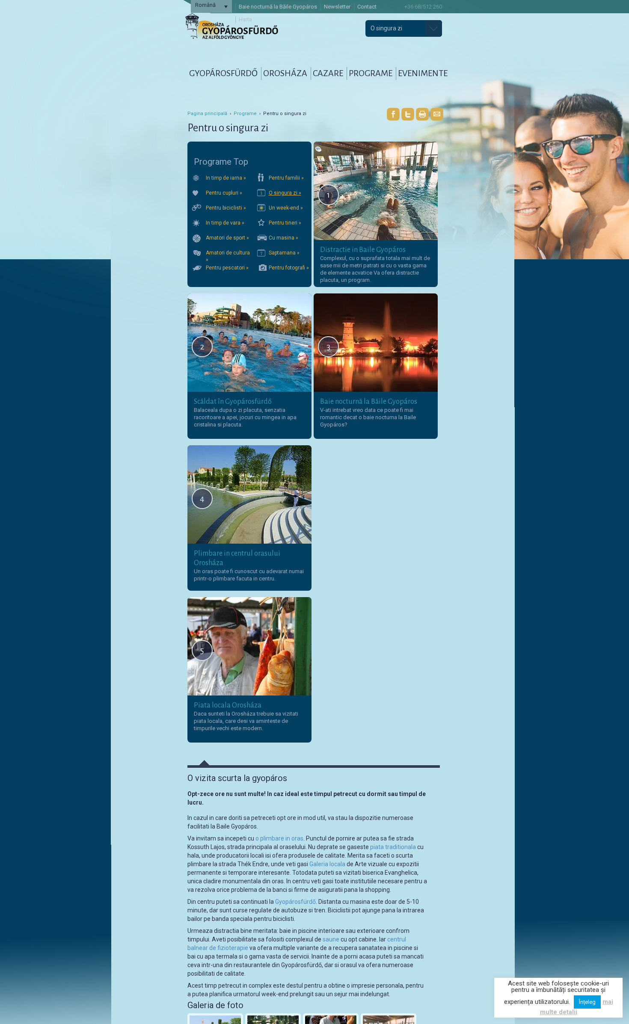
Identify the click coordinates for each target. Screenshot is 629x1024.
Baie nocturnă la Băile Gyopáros (278, 6)
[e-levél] (436, 114)
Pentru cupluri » (224, 193)
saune (331, 939)
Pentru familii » (286, 178)
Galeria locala (327, 864)
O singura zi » (285, 193)
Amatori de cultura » (228, 255)
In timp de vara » (225, 223)
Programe (245, 113)
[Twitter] (407, 114)
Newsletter (337, 6)
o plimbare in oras (279, 838)
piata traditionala (393, 846)
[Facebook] (393, 114)
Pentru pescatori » (227, 268)
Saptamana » (284, 253)
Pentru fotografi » (289, 268)
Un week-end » (286, 208)
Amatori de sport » (227, 238)
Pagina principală (207, 113)
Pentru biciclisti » (226, 208)
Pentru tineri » (285, 223)
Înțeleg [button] (587, 1002)
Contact (367, 6)
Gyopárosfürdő (295, 901)
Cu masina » (283, 238)
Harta (245, 19)
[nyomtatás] (422, 114)
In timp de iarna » (226, 178)
